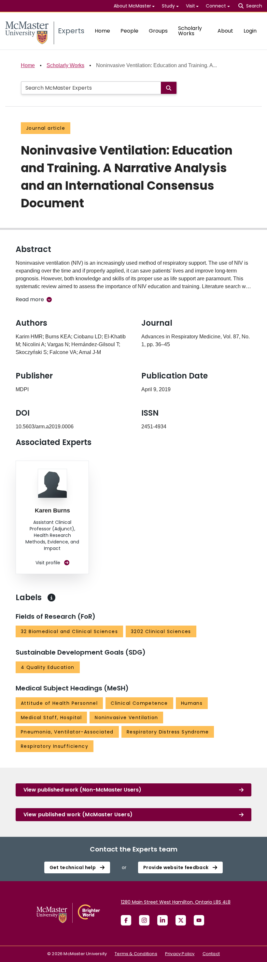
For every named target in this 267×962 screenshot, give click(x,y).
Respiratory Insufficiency (54, 746)
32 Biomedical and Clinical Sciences (69, 631)
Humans (192, 703)
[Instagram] (144, 920)
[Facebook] (126, 920)
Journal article (45, 128)
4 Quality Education (48, 667)
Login (250, 31)
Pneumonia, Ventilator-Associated (67, 732)
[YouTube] (199, 920)
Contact (211, 954)
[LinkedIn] (162, 920)
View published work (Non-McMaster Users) (82, 789)
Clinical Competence (139, 703)
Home (102, 31)
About (225, 31)
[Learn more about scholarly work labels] (51, 597)
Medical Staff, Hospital (51, 717)
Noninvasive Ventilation (126, 717)
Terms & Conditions (136, 954)
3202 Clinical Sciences (161, 631)
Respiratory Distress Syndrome (168, 732)
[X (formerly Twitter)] (181, 920)
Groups (158, 31)
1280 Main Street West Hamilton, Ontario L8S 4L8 (176, 902)
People (129, 31)
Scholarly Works (190, 30)
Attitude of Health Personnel (59, 703)
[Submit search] (168, 88)
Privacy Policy (180, 954)
